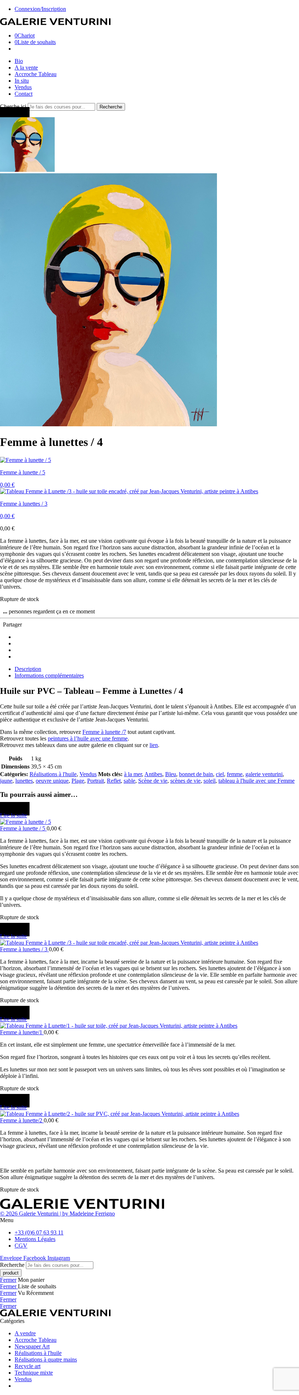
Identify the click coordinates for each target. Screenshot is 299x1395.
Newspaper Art (32, 1346)
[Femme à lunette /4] (27, 170)
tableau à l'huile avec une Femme (256, 781)
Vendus (23, 87)
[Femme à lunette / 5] (149, 822)
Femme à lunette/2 (22, 1120)
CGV (21, 1245)
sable (129, 781)
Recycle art (27, 1366)
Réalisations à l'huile (53, 774)
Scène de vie (152, 781)
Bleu (170, 774)
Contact (23, 94)
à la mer (133, 774)
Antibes (153, 774)
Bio (19, 61)
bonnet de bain (196, 774)
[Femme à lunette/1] (149, 1026)
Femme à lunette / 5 (23, 828)
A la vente (26, 67)
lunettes (24, 781)
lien (154, 745)
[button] (149, 1220)
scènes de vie (185, 781)
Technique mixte (34, 1373)
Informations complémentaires (49, 675)
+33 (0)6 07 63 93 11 (39, 1232)
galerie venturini (264, 774)
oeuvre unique (52, 781)
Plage (77, 781)
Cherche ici (14, 106)
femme (234, 774)
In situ (22, 81)
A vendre (25, 1333)
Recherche (111, 107)
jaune (6, 781)
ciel (220, 774)
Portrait (95, 781)
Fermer (8, 1280)
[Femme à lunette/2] (149, 1114)
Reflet (114, 781)
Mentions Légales (35, 1239)
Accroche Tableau (36, 74)
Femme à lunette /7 (104, 732)
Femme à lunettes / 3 (24, 949)
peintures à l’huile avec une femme (88, 738)
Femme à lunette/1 (22, 1032)
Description (28, 669)
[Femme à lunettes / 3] (149, 943)
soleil (209, 781)
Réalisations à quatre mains (46, 1359)
